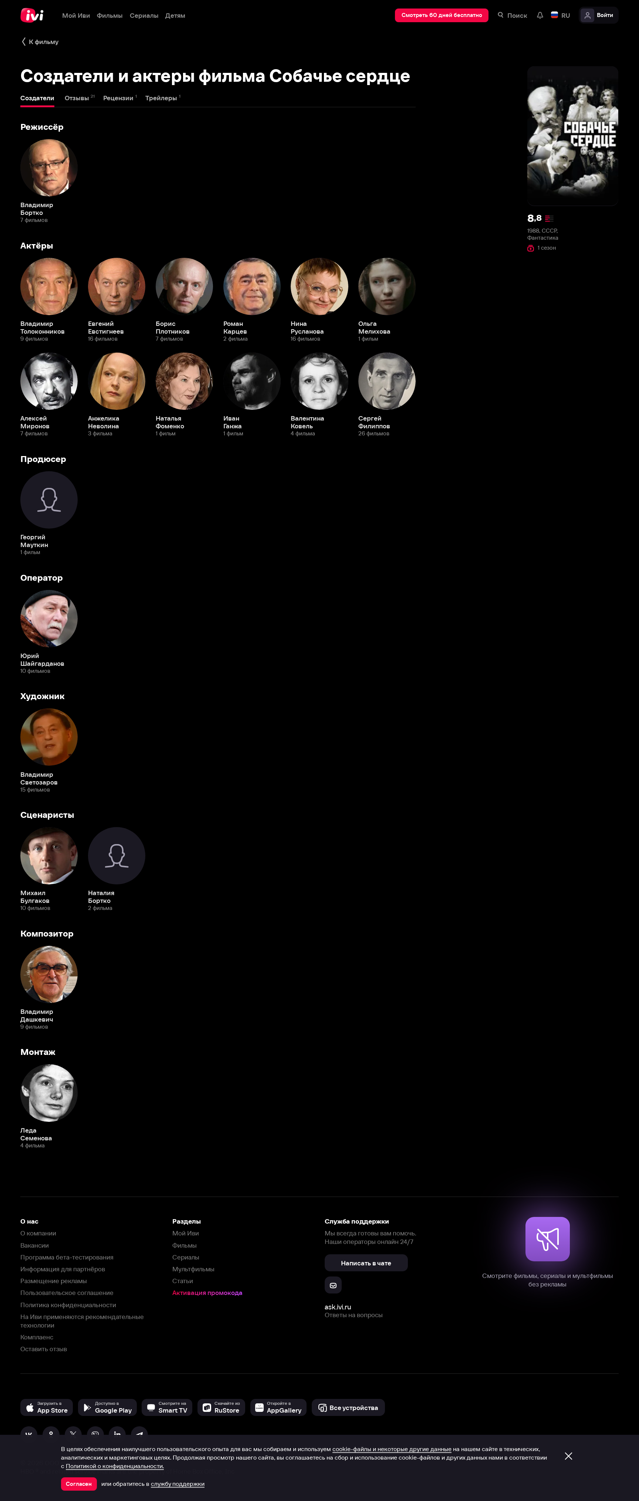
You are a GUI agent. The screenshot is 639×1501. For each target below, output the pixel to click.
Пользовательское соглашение (67, 1292)
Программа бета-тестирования (67, 1257)
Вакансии (34, 1245)
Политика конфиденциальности (68, 1304)
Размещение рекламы (53, 1280)
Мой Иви (185, 1233)
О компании (38, 1233)
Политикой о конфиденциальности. (115, 1466)
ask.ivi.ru (338, 1307)
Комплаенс (36, 1336)
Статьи (182, 1280)
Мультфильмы (193, 1268)
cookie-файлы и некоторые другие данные (392, 1449)
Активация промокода (207, 1292)
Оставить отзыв (43, 1348)
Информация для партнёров (62, 1268)
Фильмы (184, 1245)
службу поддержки (177, 1483)
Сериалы (185, 1257)
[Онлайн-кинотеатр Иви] (34, 15)
